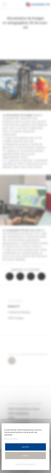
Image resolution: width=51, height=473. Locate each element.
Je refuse (25, 455)
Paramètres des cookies (25, 464)
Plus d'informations (11, 438)
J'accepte (25, 447)
